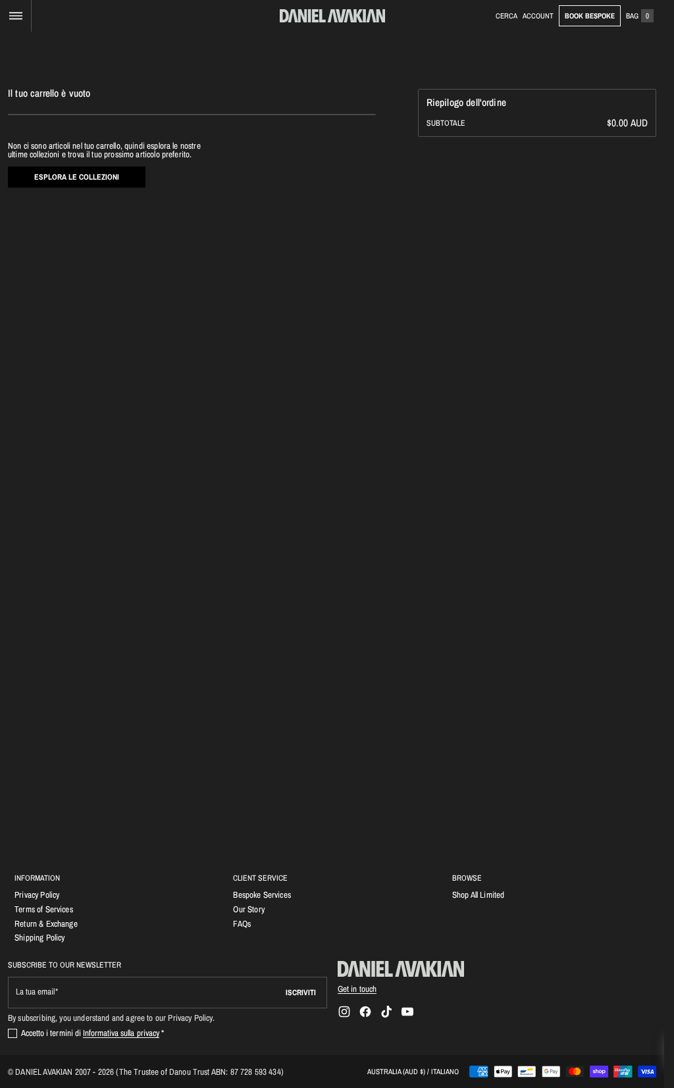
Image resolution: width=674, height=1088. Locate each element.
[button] (15, 16)
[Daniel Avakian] (401, 969)
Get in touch (357, 989)
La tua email (35, 991)
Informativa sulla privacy (121, 1033)
